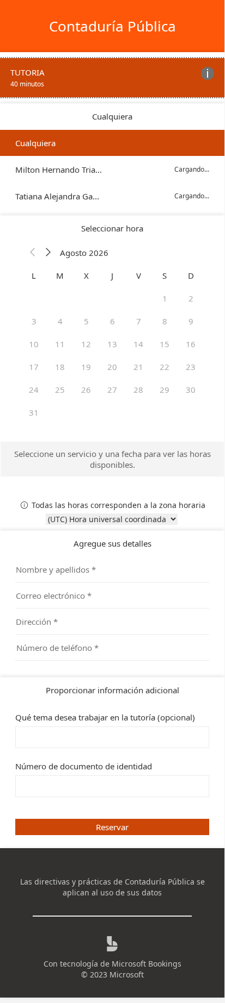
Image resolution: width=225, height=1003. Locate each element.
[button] (32, 252)
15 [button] (164, 343)
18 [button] (60, 366)
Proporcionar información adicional (112, 690)
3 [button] (34, 321)
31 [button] (34, 412)
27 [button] (112, 389)
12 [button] (86, 343)
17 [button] (34, 366)
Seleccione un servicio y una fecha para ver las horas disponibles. (112, 459)
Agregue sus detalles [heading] (112, 543)
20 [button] (112, 366)
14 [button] (138, 343)
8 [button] (164, 321)
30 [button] (191, 389)
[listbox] (112, 169)
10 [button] (34, 343)
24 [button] (34, 389)
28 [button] (138, 389)
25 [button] (60, 389)
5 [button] (86, 321)
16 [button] (191, 343)
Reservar (112, 827)
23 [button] (191, 366)
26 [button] (86, 389)
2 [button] (190, 298)
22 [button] (164, 366)
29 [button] (164, 389)
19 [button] (86, 366)
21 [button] (138, 366)
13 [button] (112, 343)
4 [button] (60, 321)
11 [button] (60, 343)
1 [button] (164, 298)
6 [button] (112, 321)
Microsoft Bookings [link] (146, 963)
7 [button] (138, 321)
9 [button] (190, 321)
